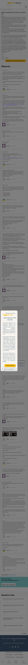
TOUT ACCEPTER (10, 365)
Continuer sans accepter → (10, 313)
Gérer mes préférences (9, 369)
